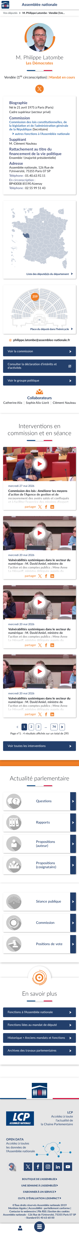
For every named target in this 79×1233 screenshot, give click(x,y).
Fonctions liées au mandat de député (39, 1024)
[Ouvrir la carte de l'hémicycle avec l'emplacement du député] (39, 309)
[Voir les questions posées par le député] (39, 801)
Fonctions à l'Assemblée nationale (39, 1012)
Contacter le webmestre (22, 1211)
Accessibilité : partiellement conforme (49, 1208)
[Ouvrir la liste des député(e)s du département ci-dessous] (39, 240)
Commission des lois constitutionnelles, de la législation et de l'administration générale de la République (38, 126)
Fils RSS (42, 1211)
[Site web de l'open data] (39, 1145)
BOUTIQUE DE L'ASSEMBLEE (38, 1179)
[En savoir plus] (39, 844)
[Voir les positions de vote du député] (39, 944)
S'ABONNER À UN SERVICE (38, 1192)
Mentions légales (17, 1208)
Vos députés (10, 13)
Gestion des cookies (59, 1211)
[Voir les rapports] (39, 822)
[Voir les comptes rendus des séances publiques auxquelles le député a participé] (39, 901)
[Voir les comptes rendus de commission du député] (39, 923)
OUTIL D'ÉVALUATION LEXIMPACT (38, 1198)
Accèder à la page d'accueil (5, 5)
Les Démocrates (39, 63)
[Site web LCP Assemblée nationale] (39, 1118)
